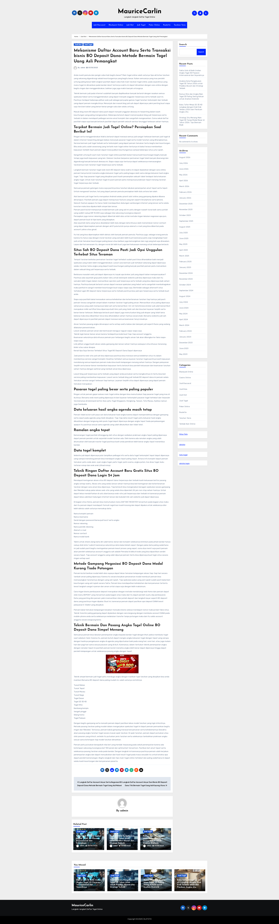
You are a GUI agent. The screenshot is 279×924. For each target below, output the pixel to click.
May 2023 (183, 354)
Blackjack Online (116, 25)
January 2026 (185, 198)
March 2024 (184, 325)
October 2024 (185, 285)
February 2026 (185, 192)
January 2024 (185, 337)
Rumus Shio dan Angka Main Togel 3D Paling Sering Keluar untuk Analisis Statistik (191, 96)
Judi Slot (130, 25)
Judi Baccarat (99, 25)
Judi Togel (141, 25)
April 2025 (183, 250)
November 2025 (186, 209)
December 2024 (186, 273)
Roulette (167, 25)
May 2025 (183, 244)
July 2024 (183, 302)
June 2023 (183, 348)
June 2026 (184, 169)
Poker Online (154, 25)
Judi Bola (183, 389)
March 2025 (184, 256)
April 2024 (183, 319)
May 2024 (183, 314)
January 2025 (185, 267)
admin (83, 68)
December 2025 (186, 204)
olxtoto (182, 445)
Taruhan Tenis (180, 25)
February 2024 (185, 331)
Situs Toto (183, 434)
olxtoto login (184, 463)
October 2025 (185, 215)
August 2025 (184, 227)
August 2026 (184, 157)
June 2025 (183, 238)
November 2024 (186, 279)
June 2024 (184, 308)
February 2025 (185, 262)
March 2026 (184, 186)
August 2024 (184, 296)
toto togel (183, 455)
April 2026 (183, 181)
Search (183, 44)
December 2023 (186, 343)
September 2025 (186, 221)
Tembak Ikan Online (187, 424)
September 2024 (186, 291)
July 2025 (183, 233)
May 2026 (183, 175)
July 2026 (183, 163)
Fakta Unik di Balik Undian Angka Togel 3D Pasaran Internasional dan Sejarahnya (191, 72)
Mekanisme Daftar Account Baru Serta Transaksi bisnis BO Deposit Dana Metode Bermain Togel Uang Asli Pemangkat (122, 56)
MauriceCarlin (139, 11)
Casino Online (185, 378)
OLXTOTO (147, 919)
